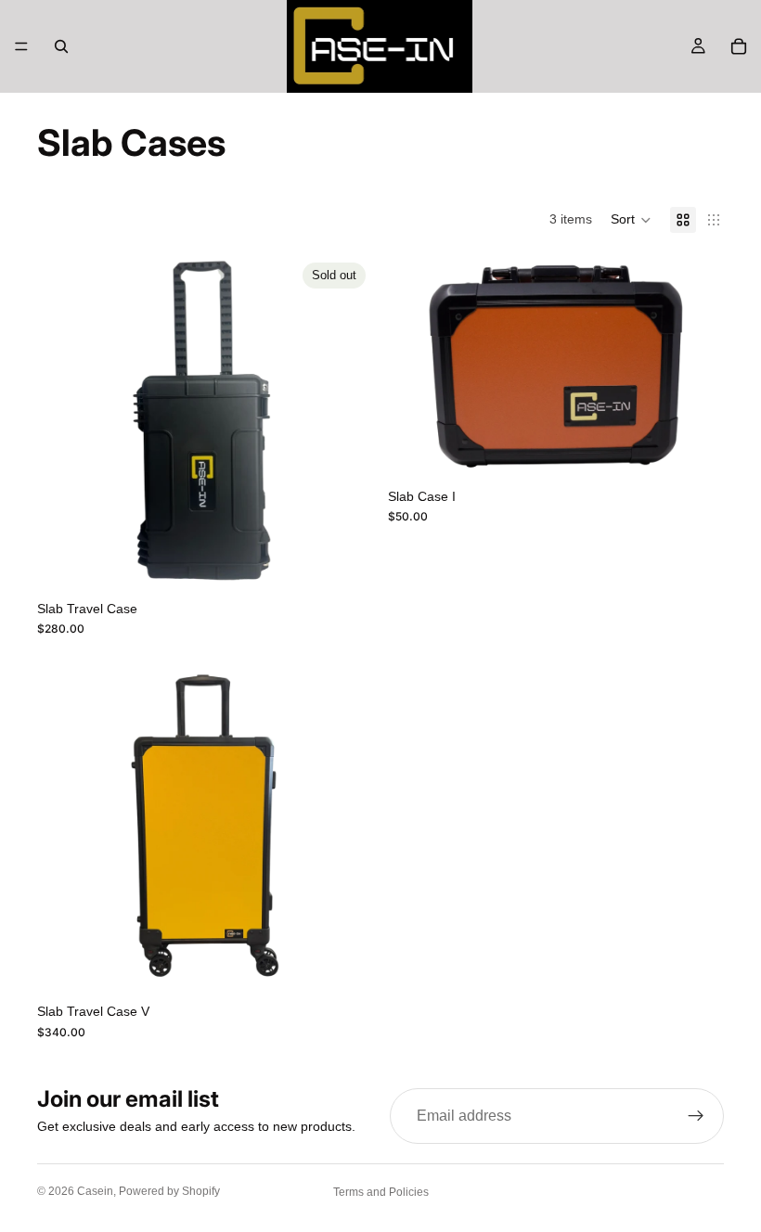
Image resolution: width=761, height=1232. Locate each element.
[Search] (61, 46)
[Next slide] (345, 423)
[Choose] (695, 450)
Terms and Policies (381, 1192)
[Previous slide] (65, 423)
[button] (631, 219)
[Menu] (21, 46)
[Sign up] (696, 1116)
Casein (95, 1191)
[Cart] (738, 46)
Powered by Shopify (169, 1191)
